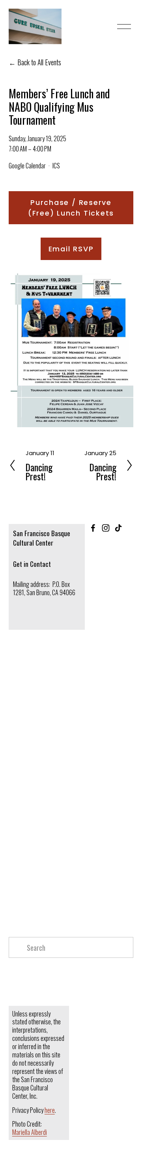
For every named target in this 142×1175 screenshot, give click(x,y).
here (50, 1110)
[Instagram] (106, 528)
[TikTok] (118, 528)
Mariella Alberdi (29, 1132)
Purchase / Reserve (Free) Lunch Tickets (71, 207)
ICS (56, 165)
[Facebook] (93, 528)
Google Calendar (27, 165)
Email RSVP (71, 249)
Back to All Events (39, 62)
